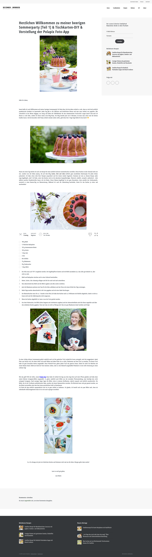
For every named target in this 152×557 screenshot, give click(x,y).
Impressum (40, 554)
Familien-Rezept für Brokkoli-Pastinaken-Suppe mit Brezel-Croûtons (122, 69)
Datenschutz (34, 554)
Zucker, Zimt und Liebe (58, 174)
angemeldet (27, 501)
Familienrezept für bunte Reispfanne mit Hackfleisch (97, 528)
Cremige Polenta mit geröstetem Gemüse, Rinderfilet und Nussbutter (122, 62)
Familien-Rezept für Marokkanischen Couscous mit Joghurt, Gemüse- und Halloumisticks (122, 54)
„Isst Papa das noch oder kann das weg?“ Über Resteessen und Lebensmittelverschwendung (96, 535)
